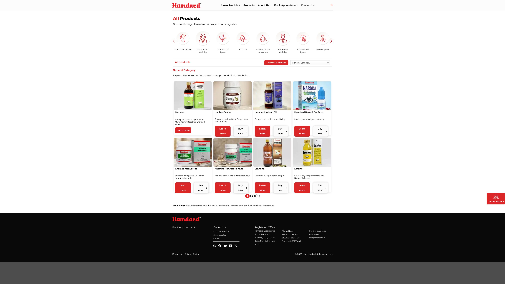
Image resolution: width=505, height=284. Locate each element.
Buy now (240, 131)
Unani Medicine (230, 5)
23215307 (295, 238)
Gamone (179, 112)
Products (248, 5)
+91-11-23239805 (293, 241)
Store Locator (219, 235)
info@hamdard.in (317, 238)
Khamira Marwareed (186, 169)
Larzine (298, 169)
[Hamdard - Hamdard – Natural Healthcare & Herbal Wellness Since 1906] (186, 5)
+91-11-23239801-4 (290, 234)
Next (331, 41)
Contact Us (307, 5)
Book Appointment (286, 5)
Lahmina (259, 169)
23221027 (286, 238)
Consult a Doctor (276, 62)
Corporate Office (221, 231)
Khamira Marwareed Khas (229, 169)
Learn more (183, 130)
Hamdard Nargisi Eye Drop (308, 112)
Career (216, 238)
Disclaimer (177, 254)
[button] (332, 5)
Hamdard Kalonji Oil (266, 112)
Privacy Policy (192, 254)
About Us (263, 5)
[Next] (257, 196)
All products (182, 62)
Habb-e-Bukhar (223, 112)
